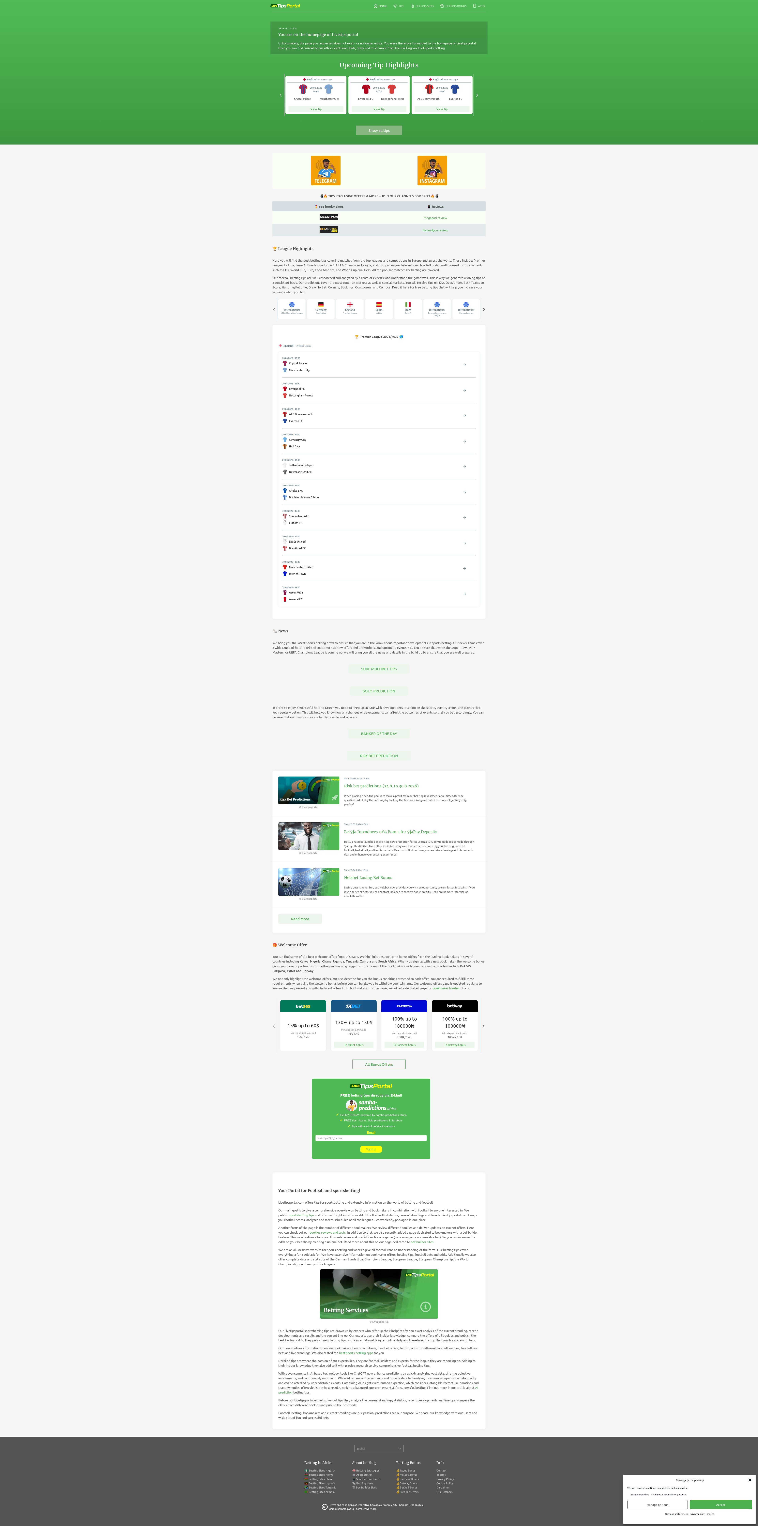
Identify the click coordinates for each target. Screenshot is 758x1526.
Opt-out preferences (676, 1513)
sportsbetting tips (301, 1215)
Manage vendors (640, 1494)
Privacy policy (697, 1513)
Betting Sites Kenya (321, 1474)
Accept (720, 1504)
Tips (401, 6)
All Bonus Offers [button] (379, 1064)
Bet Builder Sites (366, 1487)
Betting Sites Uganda (322, 1483)
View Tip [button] (316, 109)
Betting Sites (424, 6)
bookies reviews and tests (328, 1232)
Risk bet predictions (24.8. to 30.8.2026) (381, 786)
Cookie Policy (444, 1483)
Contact (441, 1470)
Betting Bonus (455, 6)
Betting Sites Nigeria (322, 1470)
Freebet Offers (409, 1491)
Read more (300, 918)
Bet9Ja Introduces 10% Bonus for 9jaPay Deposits (390, 831)
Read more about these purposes (669, 1494)
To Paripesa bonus (404, 1045)
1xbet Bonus (407, 1470)
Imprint (710, 1513)
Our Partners (444, 1491)
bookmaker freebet (446, 988)
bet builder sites (422, 1242)
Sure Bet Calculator (368, 1479)
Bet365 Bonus (408, 1487)
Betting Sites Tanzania (322, 1487)
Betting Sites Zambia (322, 1491)
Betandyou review (435, 230)
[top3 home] (329, 231)
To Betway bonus (454, 1045)
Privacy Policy (445, 1479)
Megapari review (435, 218)
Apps (481, 6)
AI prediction (364, 1474)
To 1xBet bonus (353, 1045)
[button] (750, 1480)
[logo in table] (329, 219)
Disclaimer (443, 1487)
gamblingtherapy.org (341, 1508)
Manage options (657, 1504)
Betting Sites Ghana (321, 1479)
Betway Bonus (408, 1483)
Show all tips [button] (379, 130)
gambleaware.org (366, 1508)
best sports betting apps (356, 1353)
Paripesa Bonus (409, 1479)
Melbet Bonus (408, 1474)
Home (382, 6)
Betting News (364, 1483)
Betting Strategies (367, 1470)
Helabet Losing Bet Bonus (368, 877)
